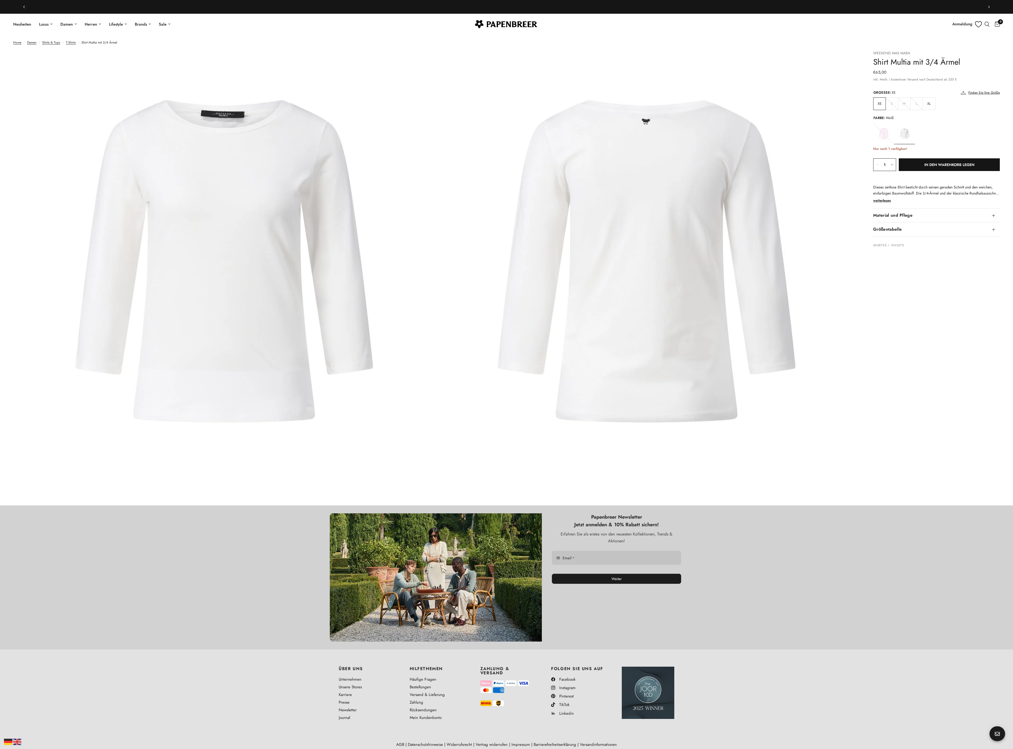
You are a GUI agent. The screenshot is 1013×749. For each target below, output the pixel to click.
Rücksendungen (423, 710)
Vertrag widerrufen (492, 744)
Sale (162, 24)
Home (17, 42)
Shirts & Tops (51, 42)
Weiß (904, 133)
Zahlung (416, 702)
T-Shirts (71, 42)
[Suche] (987, 24)
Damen (66, 24)
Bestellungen (420, 687)
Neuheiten (22, 24)
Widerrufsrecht (459, 744)
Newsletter (348, 710)
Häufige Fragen (423, 679)
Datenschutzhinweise (425, 744)
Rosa (883, 133)
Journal (344, 717)
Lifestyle (116, 24)
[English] (17, 741)
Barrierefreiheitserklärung (555, 744)
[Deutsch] (8, 741)
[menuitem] (24, 24)
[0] (996, 24)
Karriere (345, 695)
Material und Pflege (892, 215)
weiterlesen (882, 200)
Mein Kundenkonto (426, 717)
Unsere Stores (350, 687)
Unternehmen (350, 679)
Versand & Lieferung (427, 695)
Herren (91, 24)
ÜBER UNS (351, 669)
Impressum (521, 744)
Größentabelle (887, 229)
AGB (400, 744)
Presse (344, 702)
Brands (141, 24)
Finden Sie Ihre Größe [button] (984, 92)
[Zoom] (424, 61)
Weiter (616, 578)
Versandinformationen (598, 744)
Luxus (44, 24)
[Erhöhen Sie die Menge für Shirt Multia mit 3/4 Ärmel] (892, 165)
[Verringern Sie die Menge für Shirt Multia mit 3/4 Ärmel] (877, 165)
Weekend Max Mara (891, 53)
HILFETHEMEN (426, 669)
